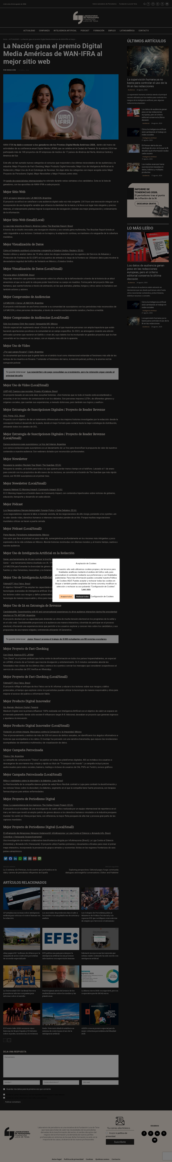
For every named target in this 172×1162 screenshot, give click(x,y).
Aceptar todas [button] (66, 597)
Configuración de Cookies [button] (102, 596)
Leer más (86, 589)
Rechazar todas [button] (82, 597)
